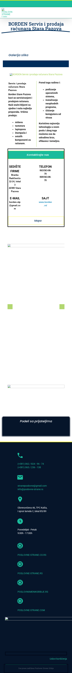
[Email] (59, 430)
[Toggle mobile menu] (68, 12)
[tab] (36, 155)
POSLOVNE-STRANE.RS (30, 573)
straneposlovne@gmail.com (32, 485)
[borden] (36, 386)
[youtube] (60, 653)
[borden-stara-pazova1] (36, 74)
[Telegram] (49, 430)
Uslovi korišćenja (58, 658)
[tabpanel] (36, 188)
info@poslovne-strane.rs (30, 489)
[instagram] (65, 653)
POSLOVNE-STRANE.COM (31, 610)
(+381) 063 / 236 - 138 (29, 467)
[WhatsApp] (39, 430)
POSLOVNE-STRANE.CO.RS (32, 555)
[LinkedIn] (29, 430)
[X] (19, 430)
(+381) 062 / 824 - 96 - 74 (31, 463)
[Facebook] (9, 430)
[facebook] (55, 653)
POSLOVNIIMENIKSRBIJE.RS (33, 591)
